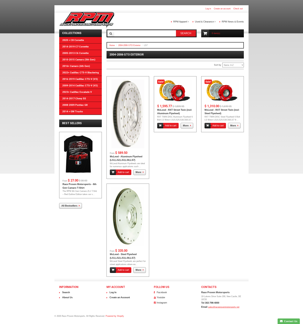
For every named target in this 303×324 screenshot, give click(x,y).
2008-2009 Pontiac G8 (75, 105)
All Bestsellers (69, 205)
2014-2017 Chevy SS (74, 98)
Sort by (217, 65)
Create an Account (120, 297)
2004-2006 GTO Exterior (129, 45)
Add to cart (123, 172)
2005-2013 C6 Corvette (75, 53)
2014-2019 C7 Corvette (75, 46)
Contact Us (290, 321)
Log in (208, 8)
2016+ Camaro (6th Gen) (76, 66)
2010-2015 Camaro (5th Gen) (78, 59)
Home (112, 45)
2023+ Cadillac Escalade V (77, 92)
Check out (238, 8)
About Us (67, 297)
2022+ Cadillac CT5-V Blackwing (80, 72)
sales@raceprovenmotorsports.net (223, 307)
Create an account (222, 8)
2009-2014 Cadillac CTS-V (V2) (80, 85)
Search (66, 292)
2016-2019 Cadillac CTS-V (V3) (80, 79)
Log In (113, 292)
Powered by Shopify (115, 316)
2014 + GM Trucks (72, 111)
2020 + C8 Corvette (73, 40)
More (138, 172)
